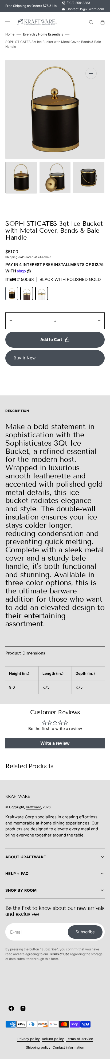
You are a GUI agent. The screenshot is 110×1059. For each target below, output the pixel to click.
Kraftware (33, 807)
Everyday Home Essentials (43, 34)
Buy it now (25, 357)
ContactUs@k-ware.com (85, 9)
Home (9, 34)
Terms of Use (59, 954)
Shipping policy (38, 1047)
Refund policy (53, 1039)
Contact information (68, 1047)
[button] (7, 22)
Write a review (55, 743)
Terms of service (79, 1039)
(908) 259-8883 (78, 3)
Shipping (11, 257)
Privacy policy (28, 1039)
